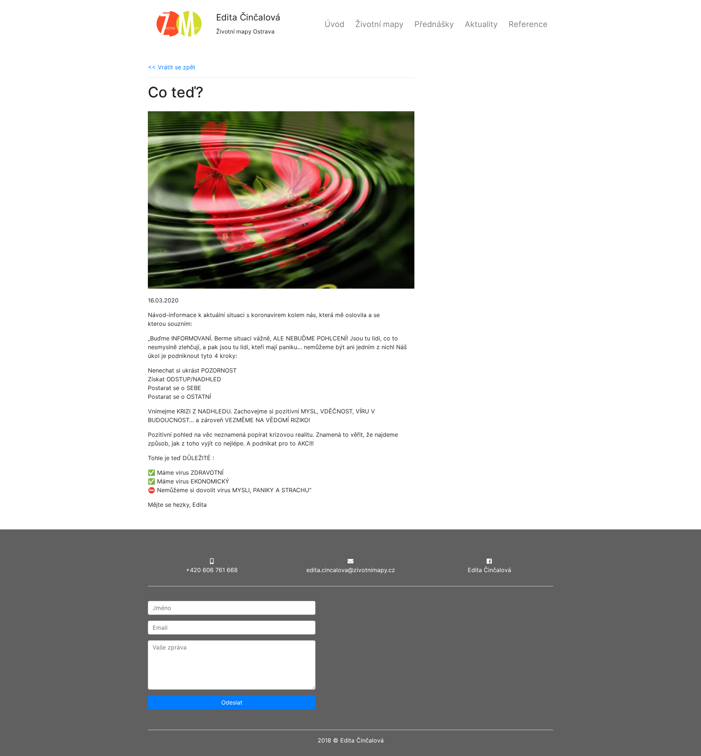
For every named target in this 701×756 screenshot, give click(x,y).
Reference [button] (528, 24)
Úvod (334, 24)
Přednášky (434, 24)
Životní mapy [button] (379, 24)
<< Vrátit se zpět (171, 67)
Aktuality (481, 24)
